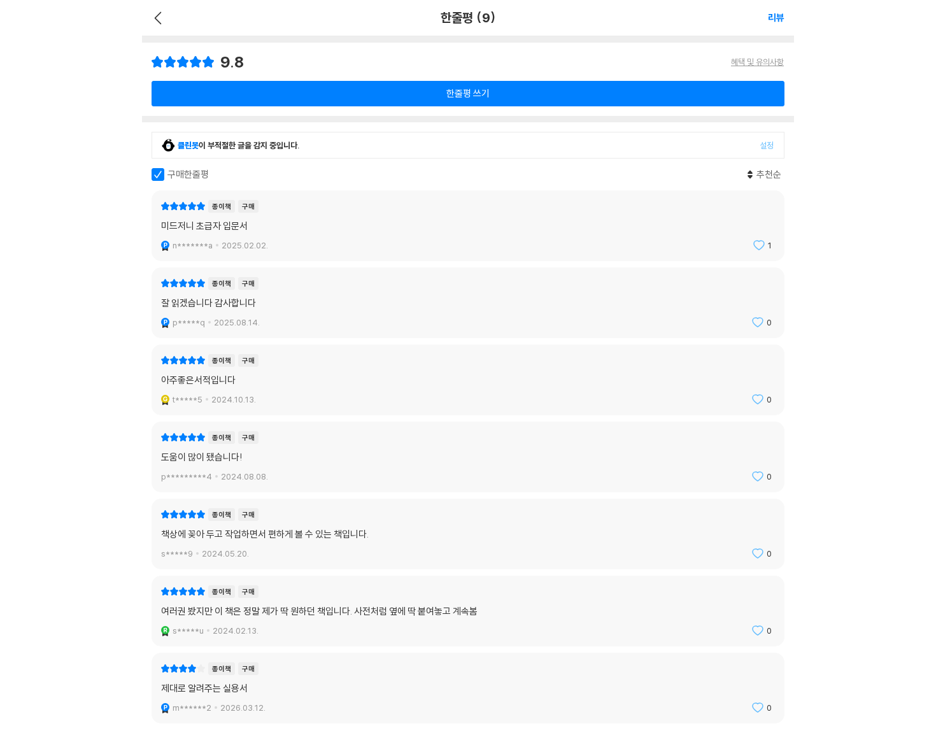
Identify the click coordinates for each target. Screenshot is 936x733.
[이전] (156, 18)
